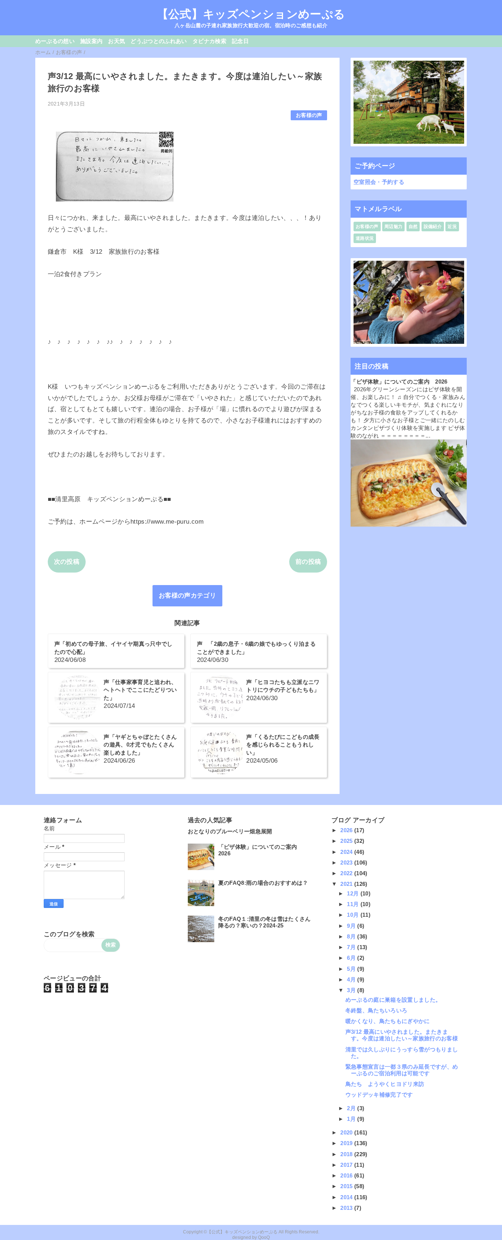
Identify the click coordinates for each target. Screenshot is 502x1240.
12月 (353, 893)
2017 (347, 1165)
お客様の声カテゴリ (187, 595)
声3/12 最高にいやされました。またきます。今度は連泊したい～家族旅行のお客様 (401, 1035)
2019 (347, 1143)
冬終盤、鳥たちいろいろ (376, 1010)
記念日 (240, 41)
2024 (347, 852)
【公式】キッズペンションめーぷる (251, 14)
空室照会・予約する (379, 182)
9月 (352, 926)
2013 (347, 1208)
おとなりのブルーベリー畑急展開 (230, 831)
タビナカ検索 (209, 41)
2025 (347, 841)
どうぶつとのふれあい (158, 41)
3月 (352, 990)
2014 (347, 1197)
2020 (347, 1132)
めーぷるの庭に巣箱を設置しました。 (393, 1000)
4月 (352, 979)
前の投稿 (308, 561)
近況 (452, 226)
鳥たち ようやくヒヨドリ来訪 (384, 1084)
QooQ (264, 1237)
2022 (347, 873)
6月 (352, 958)
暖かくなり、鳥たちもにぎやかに (387, 1021)
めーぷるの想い (55, 41)
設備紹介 (433, 226)
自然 (413, 226)
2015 (347, 1186)
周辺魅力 (393, 226)
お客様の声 (309, 115)
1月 (352, 1119)
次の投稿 (66, 561)
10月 (353, 915)
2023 (347, 862)
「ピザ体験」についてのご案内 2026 (399, 381)
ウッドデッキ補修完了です (379, 1094)
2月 (352, 1108)
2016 (347, 1175)
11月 (353, 904)
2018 (347, 1154)
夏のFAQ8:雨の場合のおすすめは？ (263, 883)
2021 (347, 884)
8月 (352, 936)
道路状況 (365, 238)
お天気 (116, 41)
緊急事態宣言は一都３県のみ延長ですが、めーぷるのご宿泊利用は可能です (401, 1069)
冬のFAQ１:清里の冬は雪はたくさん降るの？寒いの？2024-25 (264, 922)
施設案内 (91, 41)
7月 (352, 947)
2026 (347, 830)
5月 (352, 969)
